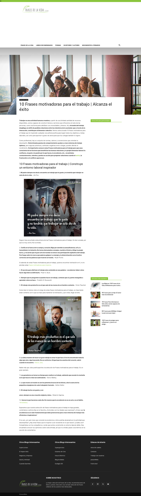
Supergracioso (59, 447)
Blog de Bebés (59, 460)
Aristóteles (23, 402)
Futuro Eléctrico (60, 455)
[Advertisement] (70, 28)
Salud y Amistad (24, 460)
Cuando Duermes (25, 464)
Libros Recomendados (44, 45)
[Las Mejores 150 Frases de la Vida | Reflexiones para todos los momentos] (95, 286)
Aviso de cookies (96, 447)
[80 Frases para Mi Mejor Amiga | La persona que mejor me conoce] (95, 313)
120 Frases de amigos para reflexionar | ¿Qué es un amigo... (110, 322)
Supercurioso (23, 447)
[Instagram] (98, 484)
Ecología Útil (59, 464)
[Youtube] (108, 484)
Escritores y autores (71, 45)
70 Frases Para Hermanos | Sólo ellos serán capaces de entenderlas (111, 304)
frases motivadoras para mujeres (40, 265)
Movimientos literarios (91, 45)
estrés (78, 155)
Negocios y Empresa (25, 455)
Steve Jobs (39, 362)
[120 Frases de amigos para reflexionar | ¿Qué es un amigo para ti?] (95, 322)
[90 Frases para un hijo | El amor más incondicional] (95, 295)
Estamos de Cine (60, 451)
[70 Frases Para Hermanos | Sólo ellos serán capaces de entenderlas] (95, 304)
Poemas (58, 45)
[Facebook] (92, 484)
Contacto (93, 451)
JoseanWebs (94, 460)
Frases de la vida (27, 45)
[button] (119, 45)
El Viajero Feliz (23, 451)
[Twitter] (103, 484)
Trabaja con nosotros (97, 455)
